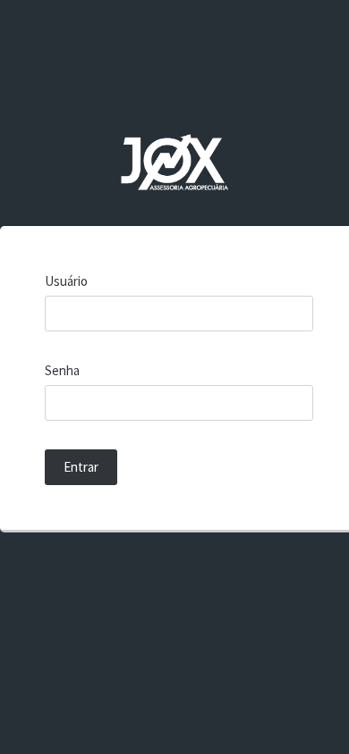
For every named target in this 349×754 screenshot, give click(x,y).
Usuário (66, 280)
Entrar (81, 466)
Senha (62, 370)
